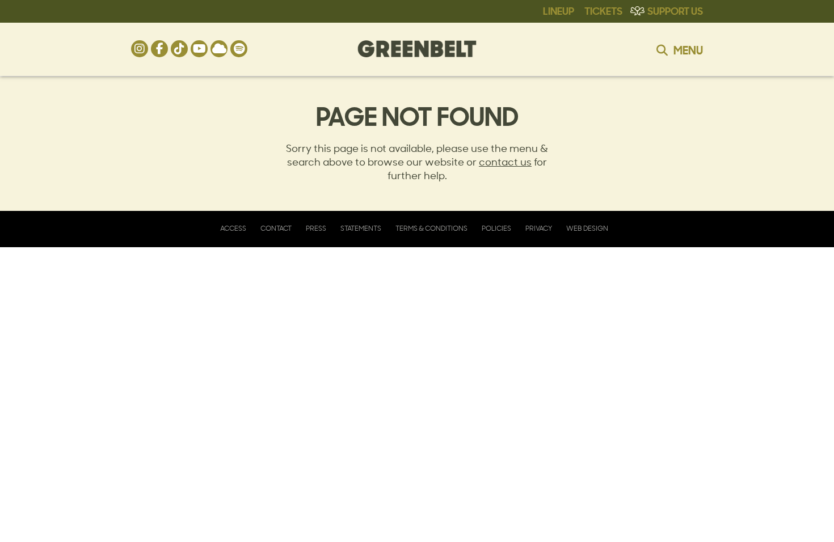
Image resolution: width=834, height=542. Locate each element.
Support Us (675, 10)
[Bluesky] (219, 48)
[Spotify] (238, 48)
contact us (505, 161)
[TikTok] (179, 48)
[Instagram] (139, 48)
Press (316, 228)
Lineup (558, 10)
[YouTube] (199, 48)
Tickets (603, 10)
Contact (276, 228)
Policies (496, 228)
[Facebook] (159, 48)
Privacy (538, 228)
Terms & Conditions (431, 228)
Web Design (587, 228)
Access (233, 228)
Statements (360, 228)
